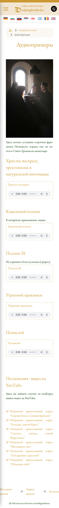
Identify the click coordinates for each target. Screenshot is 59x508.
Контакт (54, 491)
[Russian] (19, 19)
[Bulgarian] (12, 18)
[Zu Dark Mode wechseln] (54, 9)
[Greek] (39, 18)
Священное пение (28, 30)
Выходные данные (6, 491)
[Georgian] (33, 18)
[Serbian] (26, 18)
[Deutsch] (5, 18)
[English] (53, 18)
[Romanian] (46, 19)
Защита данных (30, 491)
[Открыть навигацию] (6, 9)
